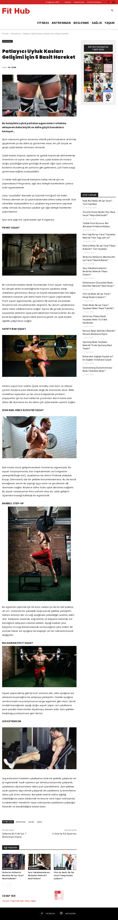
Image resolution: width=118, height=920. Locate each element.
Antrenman (16, 33)
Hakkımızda (79, 2)
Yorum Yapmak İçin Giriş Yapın (19, 900)
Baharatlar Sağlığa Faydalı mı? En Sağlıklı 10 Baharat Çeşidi (98, 358)
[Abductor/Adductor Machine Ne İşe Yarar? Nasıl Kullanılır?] (13, 862)
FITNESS (43, 23)
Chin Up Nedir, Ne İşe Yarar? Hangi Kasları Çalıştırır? (64, 875)
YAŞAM (109, 23)
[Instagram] (113, 2)
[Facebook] (108, 2)
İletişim (68, 2)
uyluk (39, 822)
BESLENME (81, 23)
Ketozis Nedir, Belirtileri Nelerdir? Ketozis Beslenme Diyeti (99, 332)
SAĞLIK (97, 23)
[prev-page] (4, 885)
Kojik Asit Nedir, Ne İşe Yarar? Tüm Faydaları (97, 202)
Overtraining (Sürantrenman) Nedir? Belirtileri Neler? (97, 369)
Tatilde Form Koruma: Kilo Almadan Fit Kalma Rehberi (96, 225)
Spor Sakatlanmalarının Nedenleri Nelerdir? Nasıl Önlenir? (39, 875)
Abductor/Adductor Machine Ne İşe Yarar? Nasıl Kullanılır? (13, 875)
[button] (112, 10)
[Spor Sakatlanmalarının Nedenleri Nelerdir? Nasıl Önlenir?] (39, 862)
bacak (31, 822)
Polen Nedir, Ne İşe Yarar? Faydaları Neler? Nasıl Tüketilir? (98, 307)
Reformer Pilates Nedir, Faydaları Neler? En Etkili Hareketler (95, 319)
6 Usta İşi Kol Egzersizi (64, 833)
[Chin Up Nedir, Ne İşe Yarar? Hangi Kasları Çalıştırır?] (65, 862)
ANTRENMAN (61, 23)
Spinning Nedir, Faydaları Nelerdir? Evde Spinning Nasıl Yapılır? (97, 345)
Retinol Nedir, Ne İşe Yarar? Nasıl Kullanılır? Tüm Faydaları (99, 247)
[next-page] (9, 885)
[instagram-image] (89, 58)
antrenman (21, 822)
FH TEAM (12, 67)
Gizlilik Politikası (94, 2)
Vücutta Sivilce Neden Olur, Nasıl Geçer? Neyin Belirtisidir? (99, 213)
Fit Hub (5, 33)
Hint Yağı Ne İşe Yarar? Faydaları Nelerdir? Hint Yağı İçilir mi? (99, 236)
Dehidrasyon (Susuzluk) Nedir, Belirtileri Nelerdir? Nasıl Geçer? (98, 284)
